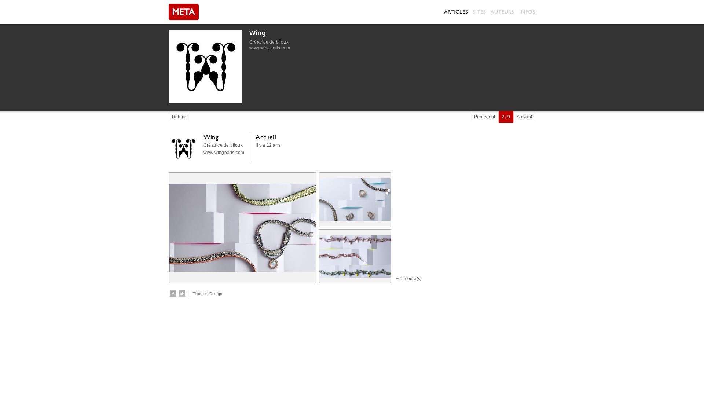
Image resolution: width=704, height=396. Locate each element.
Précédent (484, 117)
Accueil (266, 137)
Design (215, 294)
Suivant (524, 117)
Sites (479, 12)
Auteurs (502, 12)
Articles (455, 12)
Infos (527, 12)
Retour (179, 117)
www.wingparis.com (269, 48)
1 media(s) (411, 278)
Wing (257, 33)
